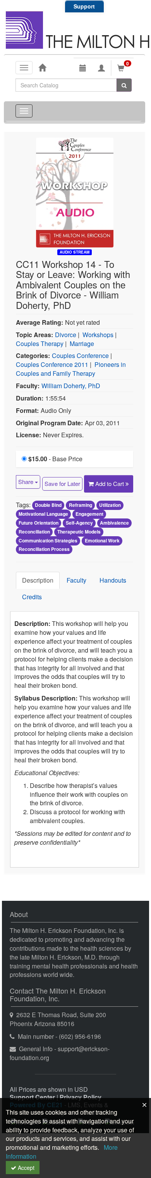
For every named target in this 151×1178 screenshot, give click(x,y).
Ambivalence (114, 522)
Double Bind (48, 505)
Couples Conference (80, 355)
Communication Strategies (48, 540)
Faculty (76, 580)
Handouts (113, 580)
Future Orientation (38, 522)
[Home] (42, 67)
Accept (25, 1167)
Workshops (97, 334)
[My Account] (101, 68)
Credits (32, 596)
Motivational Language (43, 513)
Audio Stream (74, 252)
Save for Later (62, 483)
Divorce (65, 334)
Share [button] (26, 481)
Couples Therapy (39, 343)
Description (37, 580)
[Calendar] (83, 68)
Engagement (89, 513)
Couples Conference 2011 (52, 364)
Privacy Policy (80, 1097)
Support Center (32, 1097)
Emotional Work (102, 540)
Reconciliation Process (44, 549)
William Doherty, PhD (70, 385)
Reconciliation (34, 531)
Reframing (80, 505)
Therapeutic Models (79, 531)
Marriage (82, 343)
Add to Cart (110, 483)
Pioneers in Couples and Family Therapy (71, 369)
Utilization (110, 505)
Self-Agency (79, 522)
